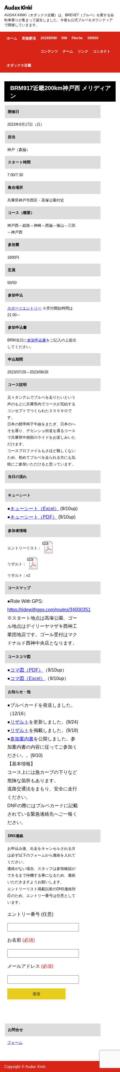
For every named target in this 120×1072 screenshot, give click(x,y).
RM (64, 38)
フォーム (14, 1042)
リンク (83, 51)
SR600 (92, 38)
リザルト (19, 722)
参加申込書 (36, 340)
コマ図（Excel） (27, 678)
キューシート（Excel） (34, 508)
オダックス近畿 (19, 65)
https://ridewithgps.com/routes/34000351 (49, 609)
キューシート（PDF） (33, 517)
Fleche (77, 38)
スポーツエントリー (24, 308)
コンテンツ (49, 51)
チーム (68, 51)
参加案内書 (21, 738)
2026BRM (48, 38)
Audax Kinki (18, 7)
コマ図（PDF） (26, 670)
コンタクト (101, 51)
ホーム (12, 38)
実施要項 (29, 38)
